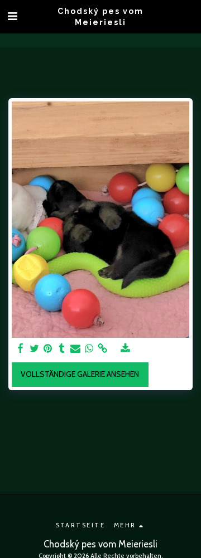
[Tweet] (35, 348)
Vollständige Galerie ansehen (80, 374)
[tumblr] (62, 348)
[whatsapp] (89, 348)
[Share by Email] (75, 348)
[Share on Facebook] (21, 348)
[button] (12, 16)
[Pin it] (48, 348)
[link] (103, 348)
